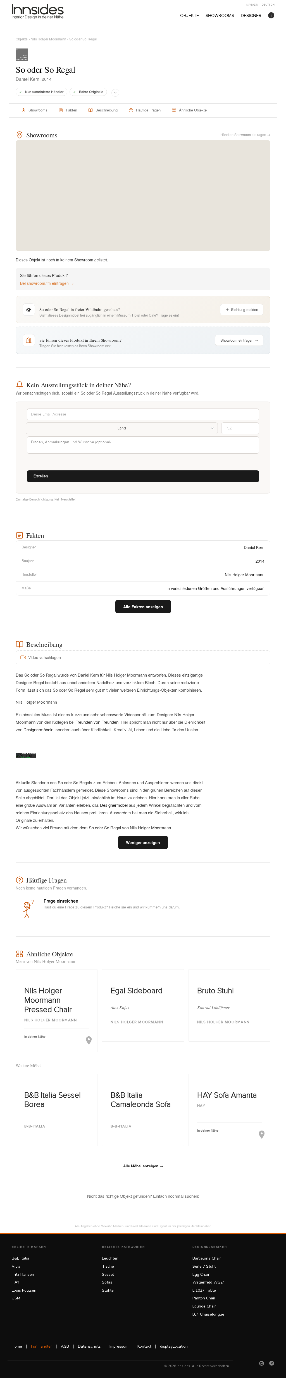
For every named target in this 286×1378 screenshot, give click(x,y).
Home (17, 1346)
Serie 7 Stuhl (204, 1266)
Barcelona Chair (206, 1258)
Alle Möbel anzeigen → (143, 1165)
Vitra (16, 1266)
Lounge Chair (204, 1306)
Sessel (108, 1274)
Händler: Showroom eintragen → (245, 134)
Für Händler (41, 1346)
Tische (108, 1266)
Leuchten (110, 1258)
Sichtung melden (244, 309)
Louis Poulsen (24, 1290)
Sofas (107, 1282)
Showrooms (220, 15)
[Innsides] (47, 11)
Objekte (189, 15)
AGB (65, 1346)
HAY (16, 1282)
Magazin (252, 4)
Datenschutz (89, 1346)
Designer (251, 15)
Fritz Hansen (23, 1274)
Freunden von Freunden (96, 722)
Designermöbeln (38, 729)
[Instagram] (261, 1363)
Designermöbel (114, 805)
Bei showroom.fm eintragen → (47, 283)
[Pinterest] (271, 1363)
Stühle (108, 1290)
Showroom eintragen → (239, 340)
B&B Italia (20, 1258)
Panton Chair (203, 1298)
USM (16, 1298)
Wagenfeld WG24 (208, 1282)
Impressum (118, 1346)
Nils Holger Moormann (48, 39)
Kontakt (144, 1346)
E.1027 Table (204, 1290)
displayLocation (174, 1346)
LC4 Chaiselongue (208, 1314)
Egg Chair (200, 1274)
